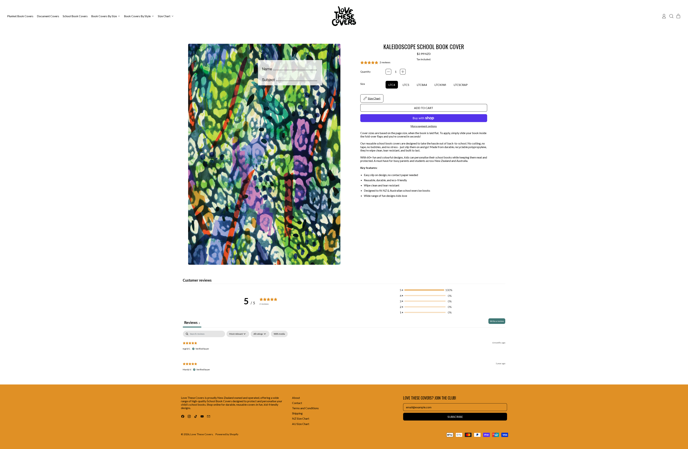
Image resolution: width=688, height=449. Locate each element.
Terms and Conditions (305, 408)
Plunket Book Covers (20, 16)
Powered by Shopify (226, 434)
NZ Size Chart (300, 418)
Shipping (297, 413)
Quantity (365, 71)
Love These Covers (201, 434)
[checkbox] (279, 334)
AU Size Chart (300, 424)
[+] (403, 72)
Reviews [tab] (192, 322)
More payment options (424, 126)
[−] (388, 72)
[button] (671, 16)
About (296, 397)
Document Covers (48, 16)
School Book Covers (75, 16)
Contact (297, 403)
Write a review (497, 321)
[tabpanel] (344, 354)
